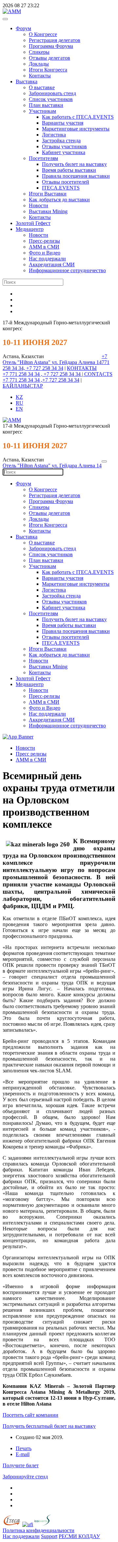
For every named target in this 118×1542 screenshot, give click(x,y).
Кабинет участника (63, 152)
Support (49, 1536)
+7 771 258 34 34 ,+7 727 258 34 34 (41, 380)
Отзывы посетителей (65, 182)
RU (19, 403)
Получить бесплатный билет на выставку (49, 1426)
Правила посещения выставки (76, 176)
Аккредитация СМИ (52, 264)
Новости (38, 205)
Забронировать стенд (52, 93)
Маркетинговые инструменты (75, 129)
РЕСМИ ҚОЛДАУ (79, 1536)
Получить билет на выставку (74, 164)
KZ (19, 397)
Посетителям (43, 158)
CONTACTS (98, 374)
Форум (23, 28)
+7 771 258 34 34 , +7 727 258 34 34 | (43, 374)
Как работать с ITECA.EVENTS (78, 117)
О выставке (42, 87)
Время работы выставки (69, 170)
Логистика (54, 134)
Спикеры (39, 52)
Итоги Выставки (48, 193)
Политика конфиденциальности (38, 1530)
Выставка (26, 81)
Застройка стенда (61, 140)
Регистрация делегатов (54, 40)
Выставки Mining (48, 211)
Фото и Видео (44, 252)
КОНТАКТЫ (82, 368)
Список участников (51, 99)
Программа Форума (51, 46)
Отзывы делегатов (49, 58)
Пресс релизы (31, 754)
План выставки (46, 105)
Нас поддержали (47, 258)
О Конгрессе (43, 34)
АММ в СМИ (44, 247)
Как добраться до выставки (59, 199)
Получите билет (21, 1465)
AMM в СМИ (31, 759)
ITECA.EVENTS (61, 188)
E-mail (23, 1454)
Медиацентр (30, 229)
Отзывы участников (64, 146)
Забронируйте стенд (25, 1476)
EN (19, 409)
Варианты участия (62, 123)
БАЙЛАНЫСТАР (23, 386)
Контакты (40, 75)
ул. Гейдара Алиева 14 (77, 362)
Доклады (39, 64)
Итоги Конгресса (48, 69)
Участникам (42, 111)
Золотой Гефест (33, 223)
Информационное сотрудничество (67, 270)
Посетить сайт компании (30, 1415)
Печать (23, 1448)
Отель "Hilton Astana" (27, 362)
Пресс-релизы (44, 241)
